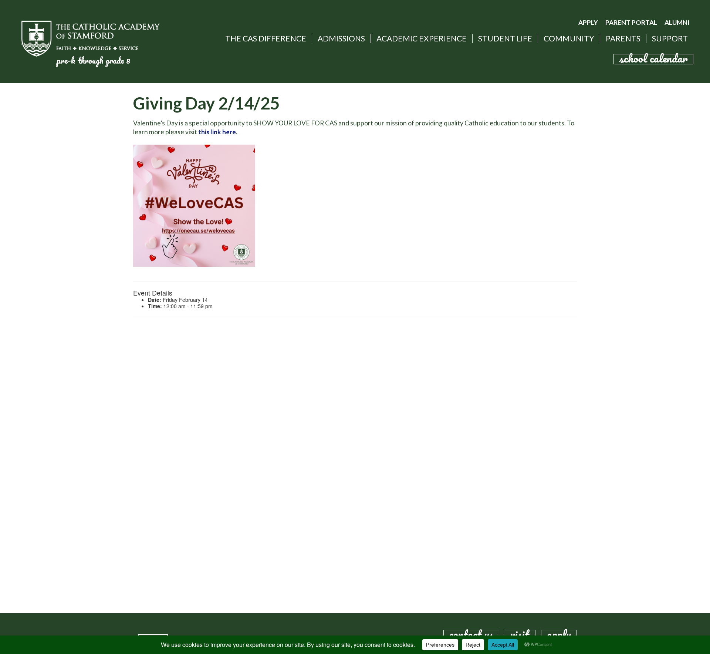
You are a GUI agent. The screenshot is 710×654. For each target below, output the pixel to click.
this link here (217, 132)
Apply (588, 22)
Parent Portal (631, 22)
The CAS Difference (265, 38)
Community (569, 38)
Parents (623, 38)
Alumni (677, 22)
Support (670, 38)
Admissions (341, 38)
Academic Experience (421, 38)
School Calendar (653, 59)
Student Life (505, 38)
